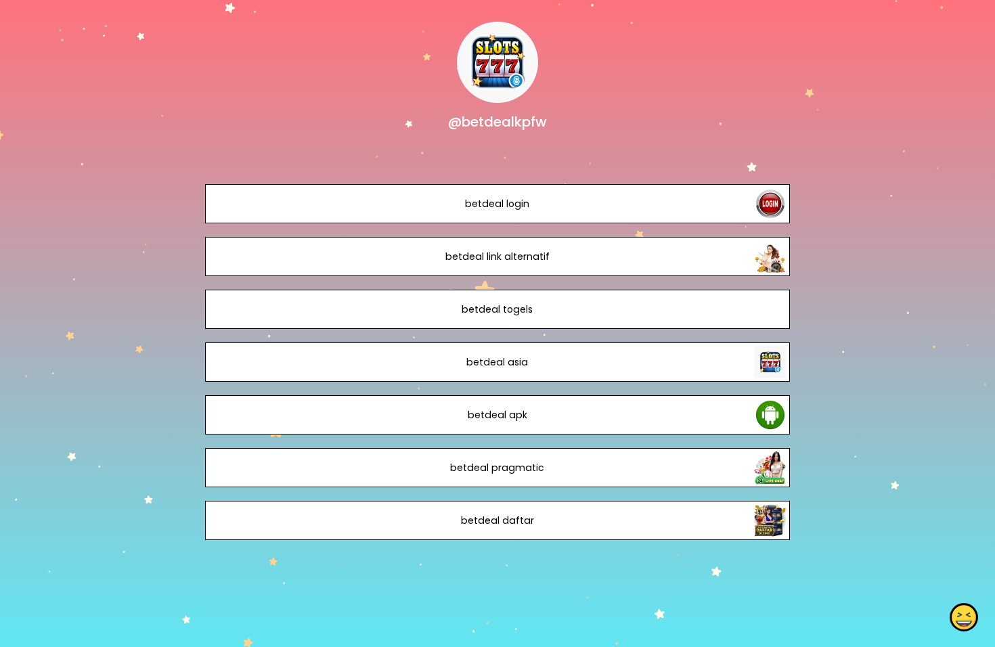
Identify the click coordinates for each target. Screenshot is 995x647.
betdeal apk (497, 415)
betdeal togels (497, 309)
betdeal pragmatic (497, 467)
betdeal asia (497, 362)
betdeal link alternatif (497, 256)
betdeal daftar (497, 520)
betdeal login (497, 203)
